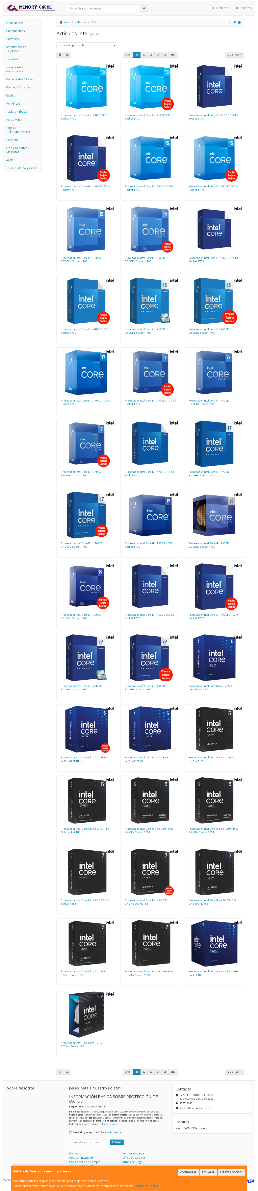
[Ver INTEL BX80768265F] (150, 871)
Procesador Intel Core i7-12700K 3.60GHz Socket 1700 (209, 402)
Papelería (12, 140)
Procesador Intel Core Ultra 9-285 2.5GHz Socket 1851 (214, 973)
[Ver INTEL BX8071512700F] (150, 372)
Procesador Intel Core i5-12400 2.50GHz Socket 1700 (150, 188)
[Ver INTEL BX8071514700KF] (86, 515)
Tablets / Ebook (16, 111)
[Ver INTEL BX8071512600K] (86, 229)
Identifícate (221, 8)
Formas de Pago (132, 1162)
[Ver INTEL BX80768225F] (86, 729)
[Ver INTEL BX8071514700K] (214, 443)
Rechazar (208, 1172)
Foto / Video (14, 120)
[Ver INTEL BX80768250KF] (214, 800)
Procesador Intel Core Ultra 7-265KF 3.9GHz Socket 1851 (83, 973)
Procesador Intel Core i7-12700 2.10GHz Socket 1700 (86, 402)
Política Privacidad (81, 1158)
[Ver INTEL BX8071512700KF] (86, 443)
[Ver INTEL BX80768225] (214, 657)
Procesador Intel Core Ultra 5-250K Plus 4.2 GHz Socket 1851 (149, 830)
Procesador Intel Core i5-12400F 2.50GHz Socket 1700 (214, 188)
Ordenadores (14, 23)
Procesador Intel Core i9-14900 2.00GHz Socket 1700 (150, 616)
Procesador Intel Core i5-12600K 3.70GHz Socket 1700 (81, 259)
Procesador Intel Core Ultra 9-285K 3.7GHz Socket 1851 (82, 1044)
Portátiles (12, 39)
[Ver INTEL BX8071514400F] (86, 301)
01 (136, 54)
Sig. (173, 54)
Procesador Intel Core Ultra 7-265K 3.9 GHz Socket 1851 (212, 901)
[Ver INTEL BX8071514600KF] (214, 301)
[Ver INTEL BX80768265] (86, 871)
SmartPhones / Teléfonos (16, 49)
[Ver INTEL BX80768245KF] (86, 800)
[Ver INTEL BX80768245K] (214, 729)
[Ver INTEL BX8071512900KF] (86, 586)
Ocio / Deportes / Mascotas (17, 150)
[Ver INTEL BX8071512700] (86, 372)
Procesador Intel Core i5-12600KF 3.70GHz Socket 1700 (145, 259)
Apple (10, 160)
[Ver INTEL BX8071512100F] (150, 86)
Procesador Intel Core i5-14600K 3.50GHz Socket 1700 (145, 330)
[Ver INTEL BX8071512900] (150, 515)
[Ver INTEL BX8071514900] (150, 586)
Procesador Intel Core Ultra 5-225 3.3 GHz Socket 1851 (211, 687)
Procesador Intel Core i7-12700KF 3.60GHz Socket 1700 (81, 473)
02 (144, 54)
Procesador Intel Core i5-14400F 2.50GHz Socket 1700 (86, 330)
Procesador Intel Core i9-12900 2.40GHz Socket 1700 (150, 544)
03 (151, 54)
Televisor (12, 59)
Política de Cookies (146, 1186)
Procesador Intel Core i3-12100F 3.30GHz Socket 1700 (150, 116)
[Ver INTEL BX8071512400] (150, 158)
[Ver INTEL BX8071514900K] (86, 657)
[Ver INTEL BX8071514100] (214, 86)
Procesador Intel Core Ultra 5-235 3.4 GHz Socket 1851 (147, 759)
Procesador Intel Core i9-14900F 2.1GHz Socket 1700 (213, 616)
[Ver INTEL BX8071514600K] (150, 301)
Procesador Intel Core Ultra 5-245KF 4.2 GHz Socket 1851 (85, 830)
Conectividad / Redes (20, 79)
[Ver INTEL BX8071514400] (214, 229)
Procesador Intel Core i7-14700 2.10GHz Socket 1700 (150, 473)
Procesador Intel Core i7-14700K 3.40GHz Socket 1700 (209, 473)
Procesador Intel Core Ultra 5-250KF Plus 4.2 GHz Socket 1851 (213, 830)
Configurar (188, 1172)
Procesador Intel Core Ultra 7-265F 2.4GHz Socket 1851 (146, 901)
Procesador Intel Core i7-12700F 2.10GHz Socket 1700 (150, 402)
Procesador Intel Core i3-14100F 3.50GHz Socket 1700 (86, 188)
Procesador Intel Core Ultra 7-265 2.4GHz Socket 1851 (86, 901)
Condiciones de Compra (84, 1162)
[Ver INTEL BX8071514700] (150, 443)
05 (165, 54)
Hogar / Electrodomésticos (18, 130)
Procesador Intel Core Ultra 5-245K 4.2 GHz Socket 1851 (212, 759)
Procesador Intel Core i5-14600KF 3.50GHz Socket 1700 (209, 330)
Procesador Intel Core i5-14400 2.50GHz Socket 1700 (213, 259)
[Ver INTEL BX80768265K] (214, 871)
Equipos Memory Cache (21, 168)
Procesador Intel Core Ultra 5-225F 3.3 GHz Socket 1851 (84, 759)
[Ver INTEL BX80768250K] (150, 800)
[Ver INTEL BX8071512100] (86, 86)
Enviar (116, 1142)
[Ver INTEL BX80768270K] (150, 943)
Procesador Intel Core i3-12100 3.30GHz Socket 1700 (86, 116)
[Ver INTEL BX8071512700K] (214, 372)
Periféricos (13, 103)
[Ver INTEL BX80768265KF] (86, 943)
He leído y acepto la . (98, 1132)
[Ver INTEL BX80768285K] (86, 1014)
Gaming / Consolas (18, 87)
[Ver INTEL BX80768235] (150, 729)
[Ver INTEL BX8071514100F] (86, 158)
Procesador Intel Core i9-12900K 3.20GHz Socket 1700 (209, 544)
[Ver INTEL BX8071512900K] (214, 515)
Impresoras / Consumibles (14, 69)
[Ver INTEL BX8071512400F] (214, 158)
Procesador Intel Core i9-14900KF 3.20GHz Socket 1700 (145, 687)
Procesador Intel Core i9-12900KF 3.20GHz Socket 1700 (81, 616)
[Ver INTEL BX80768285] (214, 943)
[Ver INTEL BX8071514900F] (214, 586)
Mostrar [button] (233, 54)
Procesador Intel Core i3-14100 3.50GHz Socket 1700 (213, 116)
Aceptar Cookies (231, 1172)
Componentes (15, 31)
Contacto (245, 8)
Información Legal (133, 1153)
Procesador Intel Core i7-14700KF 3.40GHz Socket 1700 (81, 544)
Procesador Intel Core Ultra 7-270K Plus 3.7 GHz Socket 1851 (149, 973)
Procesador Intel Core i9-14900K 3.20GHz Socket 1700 (81, 687)
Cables (10, 95)
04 (158, 54)
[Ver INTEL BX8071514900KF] (150, 657)
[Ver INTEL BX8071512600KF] (150, 229)
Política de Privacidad (108, 1124)
